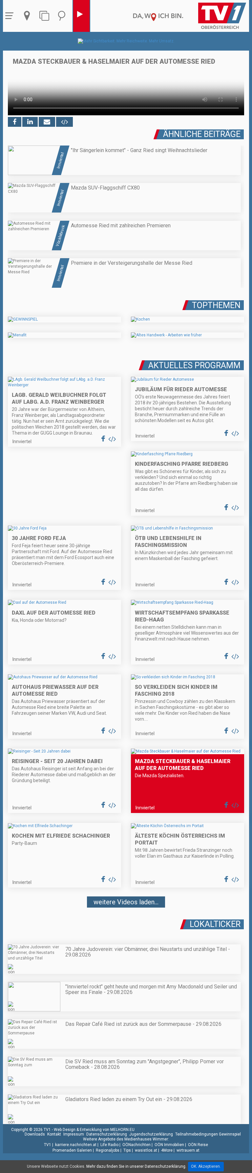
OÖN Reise (198, 1144)
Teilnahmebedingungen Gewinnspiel (208, 1134)
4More (167, 1150)
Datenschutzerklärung (106, 1134)
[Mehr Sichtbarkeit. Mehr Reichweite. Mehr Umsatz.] (126, 41)
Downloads (35, 1134)
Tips (127, 1150)
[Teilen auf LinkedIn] (30, 122)
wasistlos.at (146, 1150)
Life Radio (109, 1144)
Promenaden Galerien (72, 1150)
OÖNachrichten (136, 1144)
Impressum (73, 1134)
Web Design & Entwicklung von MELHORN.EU (94, 1129)
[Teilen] (47, 122)
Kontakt (54, 1134)
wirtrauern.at (188, 1150)
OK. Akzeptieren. (206, 1166)
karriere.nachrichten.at (75, 1144)
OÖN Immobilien (169, 1144)
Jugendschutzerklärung (151, 1134)
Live (81, 16)
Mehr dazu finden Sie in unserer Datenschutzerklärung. (136, 1166)
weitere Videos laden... (126, 902)
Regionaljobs (107, 1150)
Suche (63, 16)
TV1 (47, 1144)
